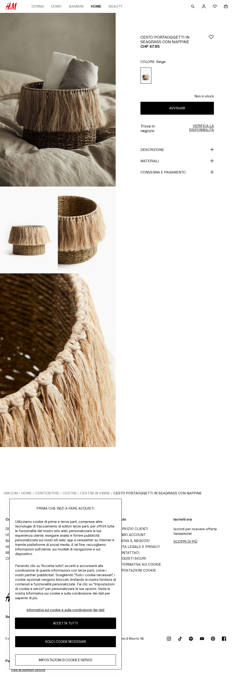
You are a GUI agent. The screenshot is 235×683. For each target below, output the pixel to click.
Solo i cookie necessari (65, 641)
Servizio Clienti (133, 529)
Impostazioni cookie (137, 570)
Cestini (69, 493)
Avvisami (177, 108)
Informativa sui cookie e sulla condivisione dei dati (65, 610)
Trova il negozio (134, 541)
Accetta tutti (65, 623)
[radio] (145, 76)
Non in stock (204, 96)
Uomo (56, 6)
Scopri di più (185, 541)
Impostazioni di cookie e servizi (65, 660)
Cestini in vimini (95, 493)
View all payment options (28, 670)
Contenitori (47, 493)
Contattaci (128, 553)
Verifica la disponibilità (201, 128)
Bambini (76, 6)
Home (96, 6)
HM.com (11, 493)
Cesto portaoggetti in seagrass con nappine (157, 493)
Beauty (115, 6)
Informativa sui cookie (139, 564)
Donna (37, 6)
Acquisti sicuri (132, 558)
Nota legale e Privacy (139, 547)
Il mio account (132, 535)
